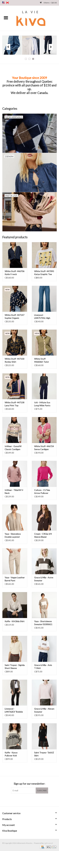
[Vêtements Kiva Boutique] (35, 18)
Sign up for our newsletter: (29, 783)
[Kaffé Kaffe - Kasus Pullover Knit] (14, 736)
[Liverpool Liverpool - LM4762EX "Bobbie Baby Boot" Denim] (14, 693)
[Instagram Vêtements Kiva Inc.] (32, 799)
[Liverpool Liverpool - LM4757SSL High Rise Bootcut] (44, 299)
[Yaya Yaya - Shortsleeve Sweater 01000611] (44, 605)
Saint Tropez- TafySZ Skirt (44, 754)
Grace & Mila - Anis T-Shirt (43, 666)
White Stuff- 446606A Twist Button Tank (41, 360)
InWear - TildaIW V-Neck (14, 491)
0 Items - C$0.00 (50, 3)
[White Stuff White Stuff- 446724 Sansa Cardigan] (44, 430)
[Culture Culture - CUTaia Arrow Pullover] (44, 474)
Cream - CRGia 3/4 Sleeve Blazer (43, 535)
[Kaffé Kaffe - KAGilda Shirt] (14, 605)
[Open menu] (6, 18)
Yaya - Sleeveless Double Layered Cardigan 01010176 (14, 535)
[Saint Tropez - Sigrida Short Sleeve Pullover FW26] (14, 649)
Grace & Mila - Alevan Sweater (44, 710)
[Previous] (8, 47)
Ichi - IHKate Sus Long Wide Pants (42, 404)
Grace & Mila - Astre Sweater (43, 579)
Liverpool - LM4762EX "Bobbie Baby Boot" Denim (14, 710)
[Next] (51, 47)
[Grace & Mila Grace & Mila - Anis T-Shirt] (44, 649)
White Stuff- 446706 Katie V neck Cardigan (14, 273)
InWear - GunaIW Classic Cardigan (13, 447)
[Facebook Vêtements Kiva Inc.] (27, 799)
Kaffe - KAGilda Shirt (15, 621)
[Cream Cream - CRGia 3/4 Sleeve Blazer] (44, 518)
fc (7, 3)
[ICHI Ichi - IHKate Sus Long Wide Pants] (44, 386)
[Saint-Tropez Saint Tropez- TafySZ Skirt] (44, 736)
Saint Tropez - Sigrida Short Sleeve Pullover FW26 (15, 667)
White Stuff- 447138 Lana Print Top (14, 404)
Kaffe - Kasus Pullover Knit (11, 754)
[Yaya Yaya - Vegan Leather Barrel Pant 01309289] (14, 561)
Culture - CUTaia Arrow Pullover (42, 491)
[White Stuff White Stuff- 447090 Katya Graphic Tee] (44, 255)
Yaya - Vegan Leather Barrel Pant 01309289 (15, 579)
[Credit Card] (42, 847)
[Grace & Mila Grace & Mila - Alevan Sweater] (44, 693)
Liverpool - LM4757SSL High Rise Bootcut (42, 317)
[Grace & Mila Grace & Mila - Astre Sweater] (44, 561)
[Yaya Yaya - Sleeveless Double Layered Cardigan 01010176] (14, 518)
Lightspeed (48, 843)
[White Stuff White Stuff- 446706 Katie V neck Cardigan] (14, 255)
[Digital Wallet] (51, 847)
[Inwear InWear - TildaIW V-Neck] (14, 474)
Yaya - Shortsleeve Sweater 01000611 (43, 623)
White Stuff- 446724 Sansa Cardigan (44, 447)
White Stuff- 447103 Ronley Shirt (14, 360)
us (3, 3)
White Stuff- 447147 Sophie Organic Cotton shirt (14, 317)
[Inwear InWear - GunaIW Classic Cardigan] (14, 430)
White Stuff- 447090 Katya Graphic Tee (44, 272)
